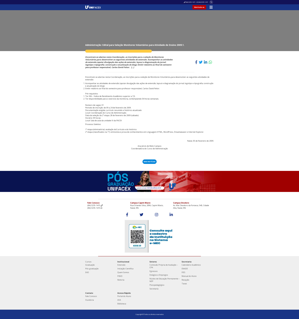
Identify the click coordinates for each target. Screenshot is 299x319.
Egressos (154, 271)
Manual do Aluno (189, 276)
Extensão (121, 265)
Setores (153, 261)
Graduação (90, 265)
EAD (87, 272)
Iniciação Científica (125, 268)
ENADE (185, 268)
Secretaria (154, 288)
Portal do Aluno (124, 296)
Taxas (184, 283)
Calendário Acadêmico (191, 265)
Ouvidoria (89, 300)
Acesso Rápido (124, 293)
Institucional (123, 261)
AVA (119, 300)
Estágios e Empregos (159, 275)
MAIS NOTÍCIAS (149, 162)
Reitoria (120, 280)
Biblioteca (121, 303)
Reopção (185, 280)
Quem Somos (123, 272)
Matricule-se (199, 7)
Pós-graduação (92, 268)
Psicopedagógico (157, 285)
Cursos (88, 261)
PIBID (119, 276)
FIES (183, 272)
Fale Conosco (91, 296)
